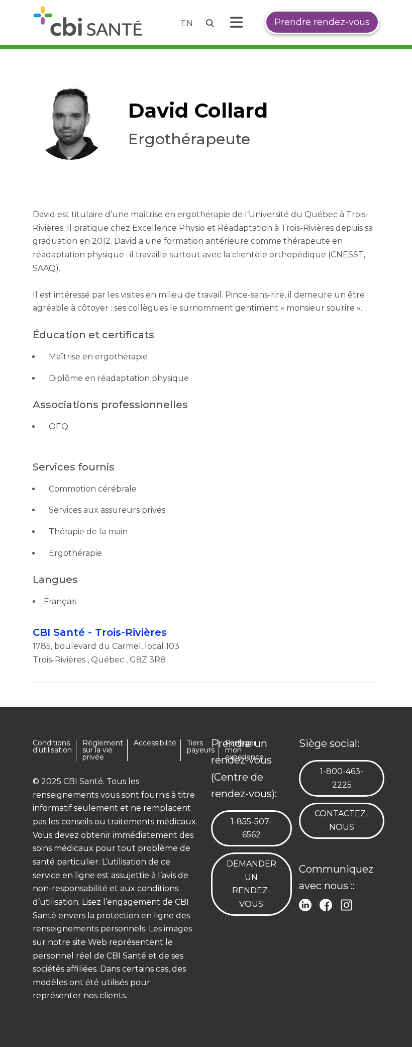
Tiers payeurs (201, 746)
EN (187, 23)
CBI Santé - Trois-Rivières (100, 632)
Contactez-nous (342, 820)
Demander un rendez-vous (251, 884)
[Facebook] (328, 904)
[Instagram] (348, 904)
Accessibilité (155, 743)
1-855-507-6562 (257, 828)
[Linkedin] (307, 904)
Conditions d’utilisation (52, 746)
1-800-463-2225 (347, 778)
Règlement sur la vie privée (102, 750)
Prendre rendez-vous (322, 22)
